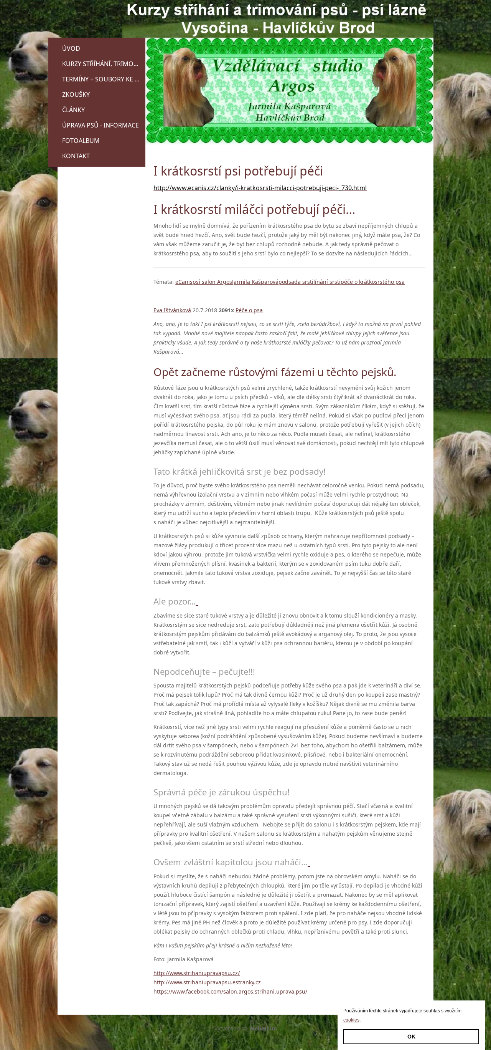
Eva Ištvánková (172, 310)
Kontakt (76, 156)
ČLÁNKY (73, 110)
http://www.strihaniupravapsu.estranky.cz (207, 982)
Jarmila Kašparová (255, 281)
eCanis (184, 281)
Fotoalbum (81, 140)
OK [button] (411, 1036)
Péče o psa (249, 310)
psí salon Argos (212, 281)
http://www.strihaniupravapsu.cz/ (196, 973)
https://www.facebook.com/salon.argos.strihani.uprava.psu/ (230, 991)
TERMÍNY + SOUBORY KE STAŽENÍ (103, 79)
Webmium (263, 1028)
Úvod (71, 48)
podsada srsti (295, 281)
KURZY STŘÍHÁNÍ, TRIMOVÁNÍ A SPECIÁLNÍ (103, 64)
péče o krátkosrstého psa (373, 281)
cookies (351, 1020)
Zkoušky (76, 94)
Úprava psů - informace (100, 125)
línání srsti (327, 281)
